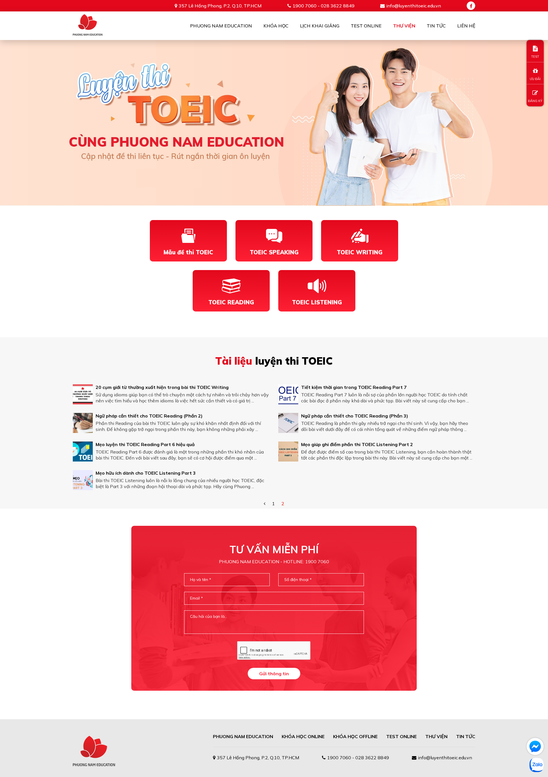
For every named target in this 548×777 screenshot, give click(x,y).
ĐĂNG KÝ (535, 101)
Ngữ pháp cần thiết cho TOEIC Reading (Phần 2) (149, 416)
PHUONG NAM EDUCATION (243, 736)
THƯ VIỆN (436, 736)
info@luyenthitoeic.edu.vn (413, 6)
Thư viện (404, 26)
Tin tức (436, 26)
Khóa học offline (355, 736)
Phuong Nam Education (221, 26)
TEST (535, 57)
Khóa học (276, 26)
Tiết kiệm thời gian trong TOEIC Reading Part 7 (354, 387)
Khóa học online (303, 736)
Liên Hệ (466, 26)
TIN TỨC (465, 736)
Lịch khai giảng (319, 26)
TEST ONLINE (401, 736)
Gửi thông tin (274, 673)
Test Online (366, 26)
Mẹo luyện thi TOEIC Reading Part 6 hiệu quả (145, 444)
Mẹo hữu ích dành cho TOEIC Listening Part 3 (146, 473)
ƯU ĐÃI (535, 79)
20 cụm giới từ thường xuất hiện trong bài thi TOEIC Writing (162, 387)
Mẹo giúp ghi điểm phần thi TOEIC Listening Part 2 (357, 444)
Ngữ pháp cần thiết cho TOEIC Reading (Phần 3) (354, 416)
